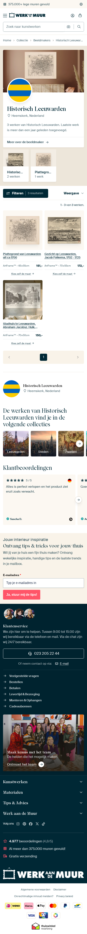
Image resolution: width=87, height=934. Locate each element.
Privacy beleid (64, 896)
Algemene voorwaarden (35, 889)
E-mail (64, 664)
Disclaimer (59, 889)
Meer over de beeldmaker (25, 142)
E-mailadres (12, 575)
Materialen (13, 792)
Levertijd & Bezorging (24, 694)
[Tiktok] (43, 824)
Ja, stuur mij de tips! (21, 594)
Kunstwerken (15, 782)
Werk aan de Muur (20, 813)
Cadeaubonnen (20, 706)
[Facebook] (31, 824)
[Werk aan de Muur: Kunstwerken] (81, 782)
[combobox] (34, 26)
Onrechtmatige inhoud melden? (33, 896)
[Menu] (5, 16)
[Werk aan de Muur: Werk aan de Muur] (81, 813)
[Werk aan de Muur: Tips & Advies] (81, 803)
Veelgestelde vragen (24, 676)
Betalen (14, 688)
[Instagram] (18, 824)
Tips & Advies (15, 803)
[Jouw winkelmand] (80, 15)
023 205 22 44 (46, 653)
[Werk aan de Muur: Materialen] (81, 792)
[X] (37, 824)
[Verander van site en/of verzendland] (81, 4)
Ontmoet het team (21, 764)
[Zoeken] (79, 27)
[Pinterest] (24, 824)
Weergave (71, 193)
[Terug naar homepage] (27, 14)
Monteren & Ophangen (25, 700)
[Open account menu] (72, 15)
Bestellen (16, 682)
